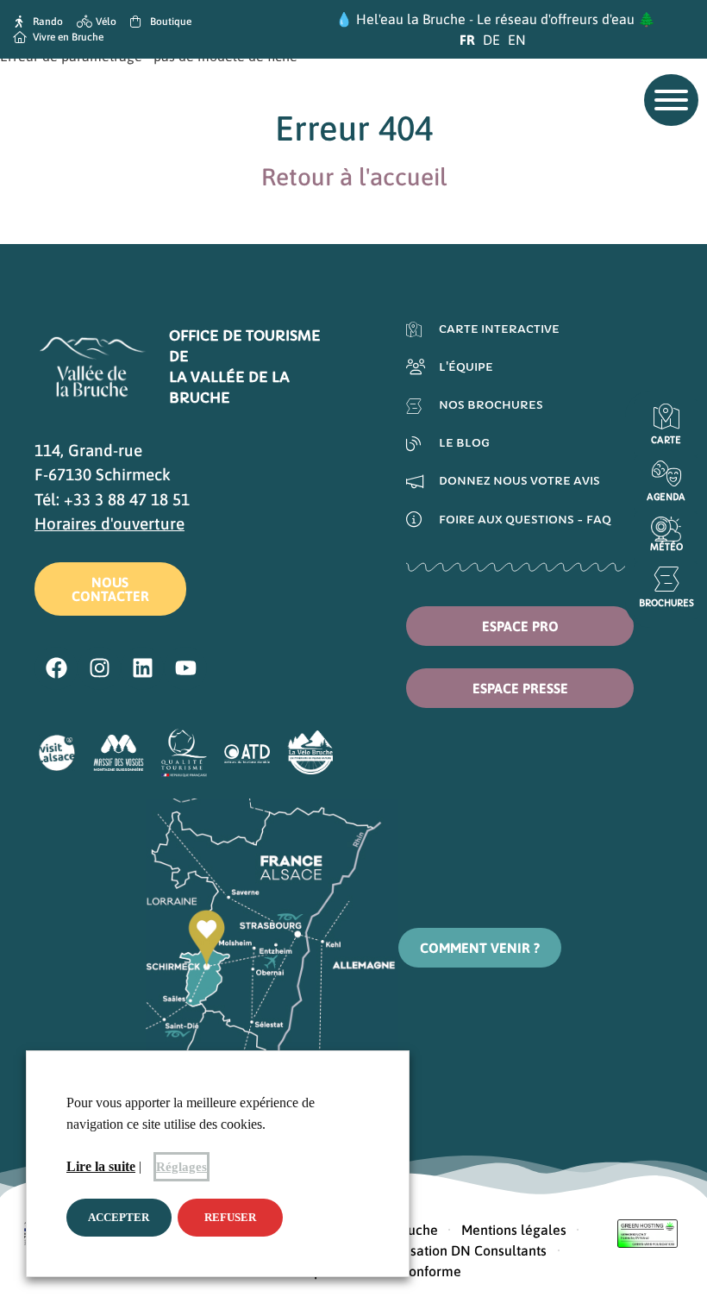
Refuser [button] (230, 1217)
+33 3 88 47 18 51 (127, 499)
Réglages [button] (181, 1167)
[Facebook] (56, 668)
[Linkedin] (142, 668)
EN (517, 39)
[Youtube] (185, 668)
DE (491, 39)
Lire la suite (100, 1166)
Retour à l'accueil (354, 177)
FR (467, 39)
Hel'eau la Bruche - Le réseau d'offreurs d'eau (495, 19)
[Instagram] (99, 668)
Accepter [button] (118, 1217)
